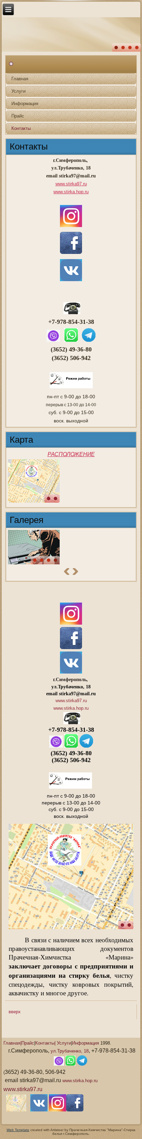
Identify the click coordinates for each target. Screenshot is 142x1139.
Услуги (18, 91)
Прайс (17, 116)
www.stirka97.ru (71, 183)
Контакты (21, 128)
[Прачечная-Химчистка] (34, 481)
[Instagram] (71, 623)
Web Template (18, 1130)
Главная (19, 78)
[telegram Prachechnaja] (86, 746)
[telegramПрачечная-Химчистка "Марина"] (88, 341)
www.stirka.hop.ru (71, 191)
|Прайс (27, 1043)
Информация (24, 103)
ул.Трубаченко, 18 (70, 1051)
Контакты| (45, 1043)
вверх (15, 1011)
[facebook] (71, 647)
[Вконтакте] (39, 1109)
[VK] (71, 672)
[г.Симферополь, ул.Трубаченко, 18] (16, 1109)
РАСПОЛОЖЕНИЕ (71, 454)
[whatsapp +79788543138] (71, 341)
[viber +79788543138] (53, 341)
